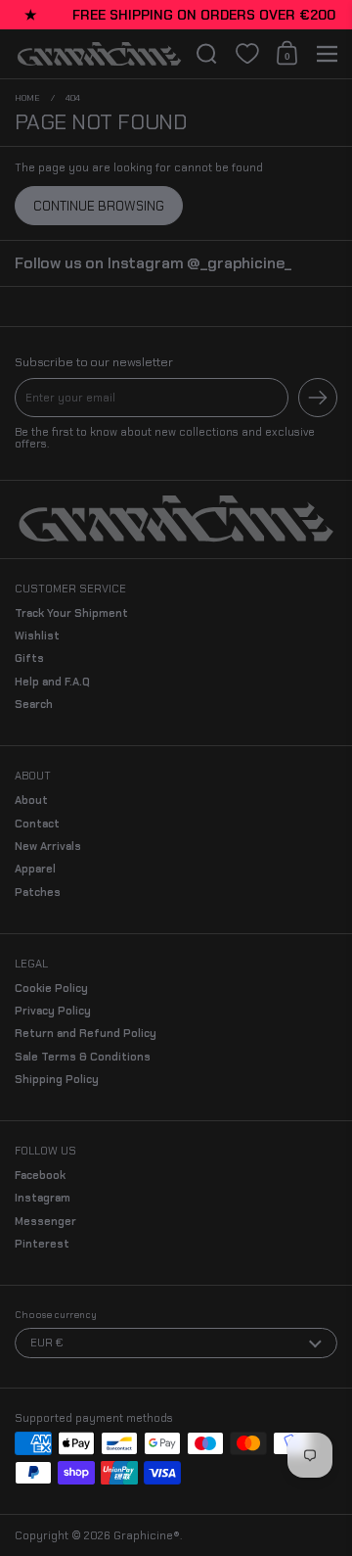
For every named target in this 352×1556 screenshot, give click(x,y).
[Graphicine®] (99, 55)
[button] (207, 53)
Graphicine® (146, 1535)
